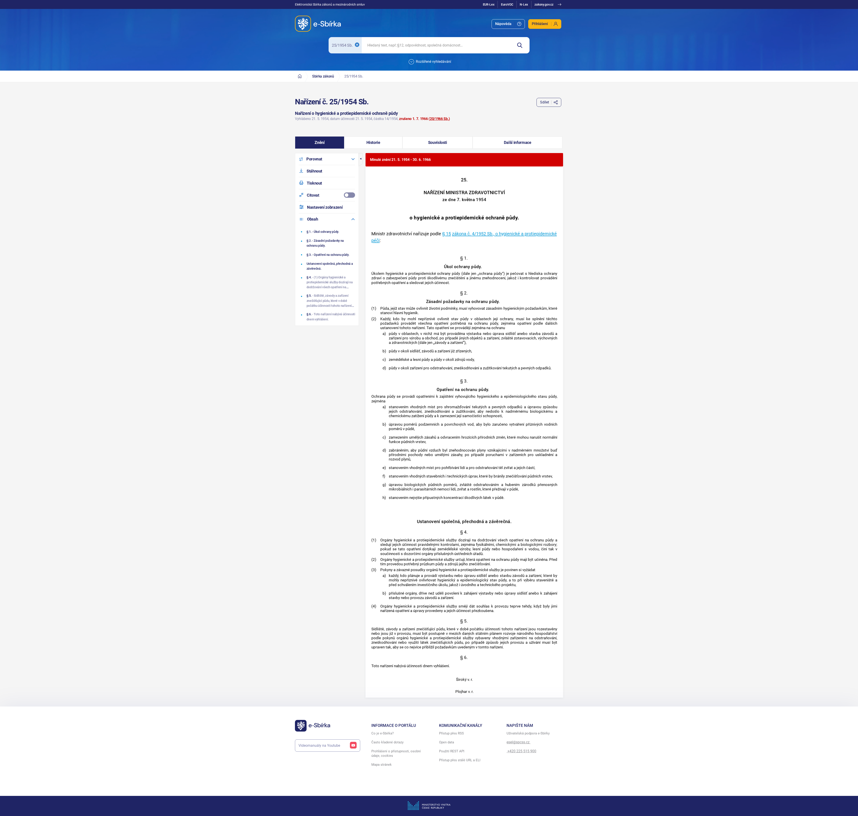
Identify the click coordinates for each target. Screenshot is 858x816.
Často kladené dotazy (387, 742)
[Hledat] (521, 45)
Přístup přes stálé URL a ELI (459, 760)
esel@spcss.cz (518, 742)
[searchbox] (437, 45)
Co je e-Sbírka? (382, 733)
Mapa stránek (381, 765)
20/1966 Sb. (439, 119)
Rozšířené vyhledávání (433, 61)
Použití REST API (451, 751)
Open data (446, 742)
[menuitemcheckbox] (327, 195)
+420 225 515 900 (521, 751)
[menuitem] (508, 24)
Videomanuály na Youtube (319, 745)
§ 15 (446, 233)
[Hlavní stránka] (299, 76)
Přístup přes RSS (451, 733)
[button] (319, 143)
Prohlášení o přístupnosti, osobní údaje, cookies (396, 753)
